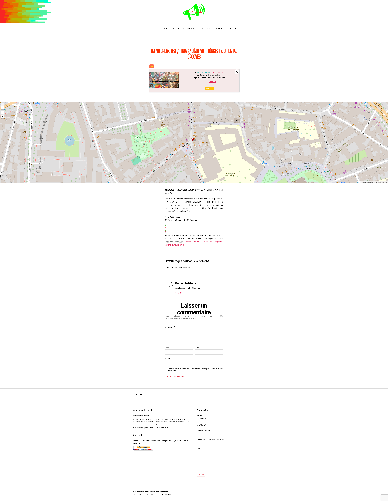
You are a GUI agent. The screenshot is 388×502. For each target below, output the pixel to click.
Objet (199, 449)
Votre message (202, 458)
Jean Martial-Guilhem (166, 494)
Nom (167, 348)
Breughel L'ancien (203, 72)
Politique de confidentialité (160, 492)
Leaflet (359, 182)
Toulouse (214, 72)
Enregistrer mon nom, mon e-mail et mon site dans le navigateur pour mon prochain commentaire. (195, 369)
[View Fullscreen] (2, 112)
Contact (219, 28)
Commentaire (170, 327)
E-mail (197, 348)
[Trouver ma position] (2, 116)
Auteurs (191, 28)
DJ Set (220, 72)
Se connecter (203, 415)
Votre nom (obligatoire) (204, 430)
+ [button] (2, 105)
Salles (180, 28)
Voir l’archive (180, 293)
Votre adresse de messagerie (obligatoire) (211, 439)
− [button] (2, 108)
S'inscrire (201, 418)
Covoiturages (205, 28)
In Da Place (169, 28)
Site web (168, 358)
